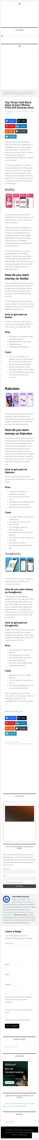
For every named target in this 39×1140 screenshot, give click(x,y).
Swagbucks (28, 744)
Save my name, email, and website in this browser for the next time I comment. (18, 999)
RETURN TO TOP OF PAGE (14, 1130)
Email (4, 875)
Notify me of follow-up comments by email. (19, 1011)
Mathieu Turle (17, 711)
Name (7, 964)
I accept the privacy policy (13, 882)
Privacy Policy (28, 1130)
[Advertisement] (19, 68)
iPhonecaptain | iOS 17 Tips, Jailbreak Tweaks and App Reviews (19, 17)
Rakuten (21, 744)
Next (7, 822)
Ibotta (16, 744)
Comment (9, 943)
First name (6, 869)
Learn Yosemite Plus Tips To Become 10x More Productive (18, 912)
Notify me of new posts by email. (17, 1020)
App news (16, 742)
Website (8, 984)
